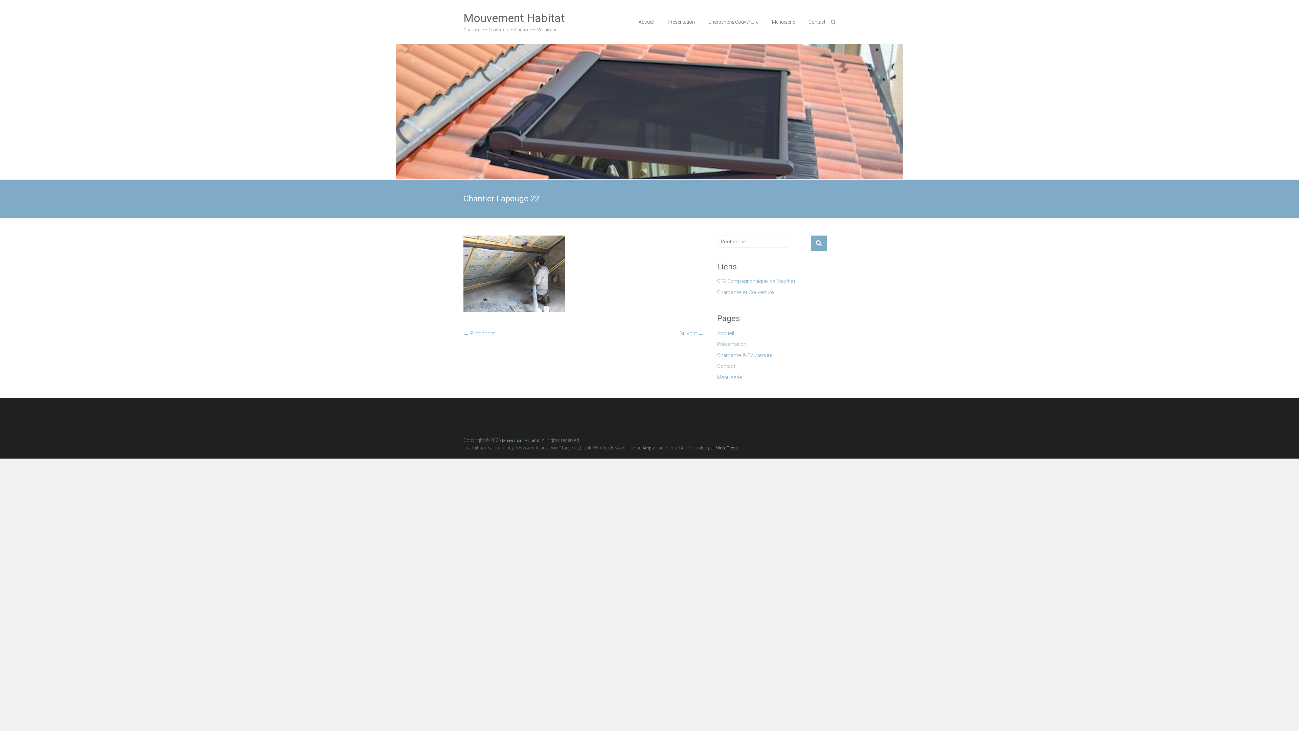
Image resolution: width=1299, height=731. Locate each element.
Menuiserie (783, 22)
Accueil (646, 22)
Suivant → (692, 333)
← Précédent (479, 333)
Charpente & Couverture (733, 22)
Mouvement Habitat (514, 18)
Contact (816, 22)
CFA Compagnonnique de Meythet (756, 281)
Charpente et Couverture (745, 292)
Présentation (681, 22)
